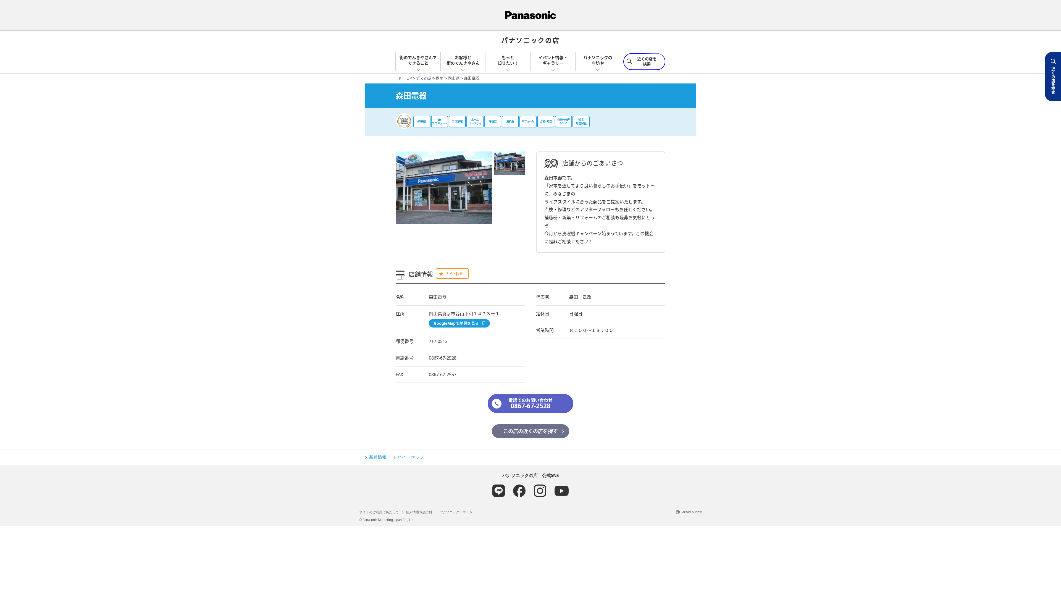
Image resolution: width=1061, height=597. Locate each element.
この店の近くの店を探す (530, 431)
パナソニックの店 (530, 39)
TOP (408, 78)
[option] (444, 187)
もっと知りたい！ (508, 60)
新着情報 (378, 457)
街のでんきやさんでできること (418, 60)
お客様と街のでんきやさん (463, 60)
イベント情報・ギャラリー (553, 60)
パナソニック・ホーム (455, 512)
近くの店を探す (429, 78)
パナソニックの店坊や (597, 60)
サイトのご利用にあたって (379, 512)
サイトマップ (410, 457)
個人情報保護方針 (419, 512)
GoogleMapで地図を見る (456, 323)
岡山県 (453, 78)
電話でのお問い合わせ (530, 403)
